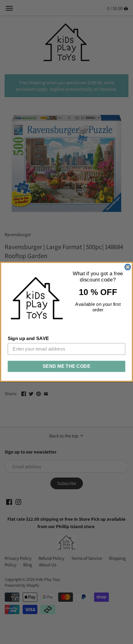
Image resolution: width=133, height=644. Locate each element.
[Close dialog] (128, 267)
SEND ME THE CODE (67, 366)
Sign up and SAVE (28, 338)
